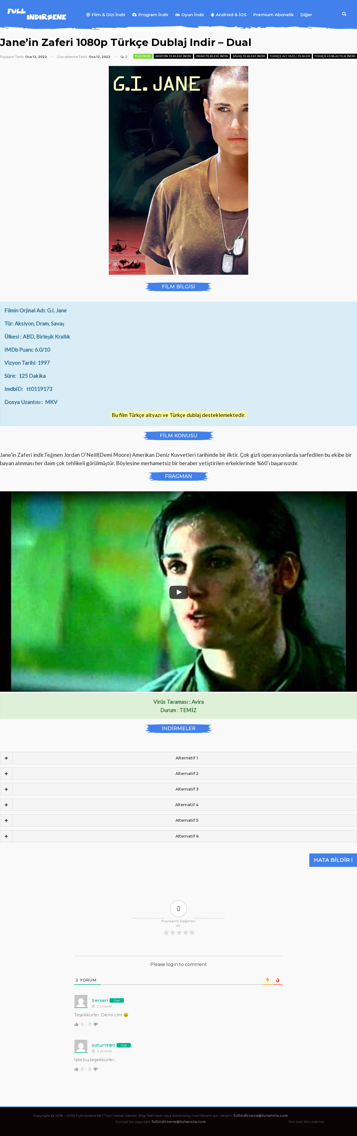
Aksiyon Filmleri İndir (173, 56)
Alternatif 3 (187, 789)
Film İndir (143, 56)
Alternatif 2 (187, 773)
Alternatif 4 (187, 804)
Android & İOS (231, 14)
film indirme (314, 1122)
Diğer (306, 14)
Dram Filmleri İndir (212, 56)
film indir (296, 1122)
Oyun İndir (192, 14)
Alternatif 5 (186, 820)
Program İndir (153, 14)
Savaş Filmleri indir (249, 56)
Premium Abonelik (273, 14)
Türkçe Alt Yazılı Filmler (290, 56)
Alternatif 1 (187, 757)
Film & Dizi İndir (109, 14)
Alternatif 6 (187, 836)
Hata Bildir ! (333, 860)
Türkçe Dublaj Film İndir (335, 56)
